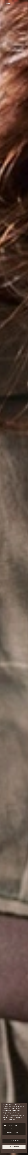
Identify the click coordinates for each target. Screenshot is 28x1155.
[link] (9, 3)
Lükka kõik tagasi (14, 1140)
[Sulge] (25, 1104)
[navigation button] (2, 3)
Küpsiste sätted (14, 1151)
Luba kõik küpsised (14, 1146)
